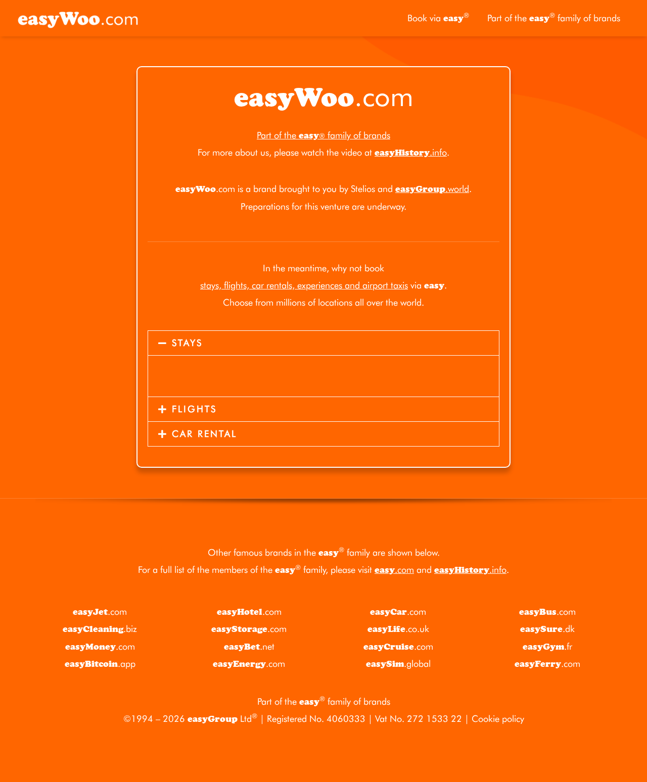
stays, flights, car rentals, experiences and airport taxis (304, 285)
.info (411, 152)
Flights (194, 409)
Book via (438, 17)
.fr (547, 646)
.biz (100, 628)
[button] (323, 343)
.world (432, 188)
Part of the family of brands (553, 17)
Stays (187, 342)
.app (100, 663)
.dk (547, 628)
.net (249, 646)
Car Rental (204, 433)
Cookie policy (498, 718)
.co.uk (398, 628)
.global (398, 663)
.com (394, 569)
